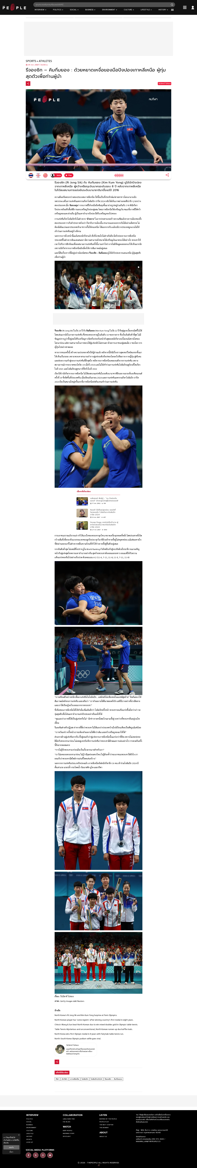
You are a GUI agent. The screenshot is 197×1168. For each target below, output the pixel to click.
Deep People (67, 1131)
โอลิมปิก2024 (96, 1079)
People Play (104, 1122)
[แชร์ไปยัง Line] (42, 84)
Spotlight (67, 1136)
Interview (32, 1115)
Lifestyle (29, 1134)
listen (103, 1115)
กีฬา (57, 1079)
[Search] (172, 4)
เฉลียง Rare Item (69, 1119)
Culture (29, 1131)
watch (67, 1126)
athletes (45, 61)
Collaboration (72, 1115)
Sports (29, 1139)
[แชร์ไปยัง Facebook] (33, 84)
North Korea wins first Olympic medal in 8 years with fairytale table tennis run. (89, 1033)
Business (29, 1125)
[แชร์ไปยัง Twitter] (37, 83)
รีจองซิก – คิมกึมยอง (113, 1079)
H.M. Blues (66, 1122)
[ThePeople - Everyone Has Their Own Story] (14, 10)
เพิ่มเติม (6, 1143)
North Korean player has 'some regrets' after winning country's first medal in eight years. (94, 1019)
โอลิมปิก (85, 1079)
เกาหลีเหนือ (74, 1079)
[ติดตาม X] (35, 1155)
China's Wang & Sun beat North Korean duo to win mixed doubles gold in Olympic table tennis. (96, 1024)
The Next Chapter (106, 1125)
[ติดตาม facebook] (28, 1155)
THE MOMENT (104, 1128)
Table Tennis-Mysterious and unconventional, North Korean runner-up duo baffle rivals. (94, 1029)
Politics (29, 1119)
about (103, 1132)
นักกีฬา (64, 1079)
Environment (31, 1128)
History (29, 1136)
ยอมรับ (11, 1147)
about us (103, 1136)
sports (31, 61)
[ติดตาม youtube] (50, 1155)
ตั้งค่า (11, 1152)
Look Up (29, 1142)
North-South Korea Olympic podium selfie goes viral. (78, 1038)
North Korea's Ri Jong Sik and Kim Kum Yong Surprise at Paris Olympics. (86, 1015)
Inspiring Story (68, 1133)
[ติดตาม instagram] (43, 1155)
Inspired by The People (108, 1119)
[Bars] (185, 7)
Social (29, 1122)
